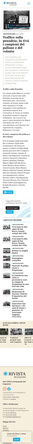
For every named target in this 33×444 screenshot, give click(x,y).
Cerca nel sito (7, 443)
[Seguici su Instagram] (4, 389)
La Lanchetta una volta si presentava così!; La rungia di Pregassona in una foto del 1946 (20, 281)
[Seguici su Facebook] (9, 389)
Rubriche (5, 428)
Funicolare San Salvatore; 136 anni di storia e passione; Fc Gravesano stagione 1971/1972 (19, 310)
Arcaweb (13, 399)
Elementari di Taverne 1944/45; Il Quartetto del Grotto (19, 294)
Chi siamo (6, 430)
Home (5, 426)
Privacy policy (7, 397)
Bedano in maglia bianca (20, 251)
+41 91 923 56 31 (10, 412)
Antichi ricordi (9, 34)
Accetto (16, 439)
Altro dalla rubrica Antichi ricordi (14, 324)
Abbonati (9, 212)
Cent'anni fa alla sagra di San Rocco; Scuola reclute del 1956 (19, 230)
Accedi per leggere (12, 208)
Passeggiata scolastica (17, 259)
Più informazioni (12, 436)
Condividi (8, 192)
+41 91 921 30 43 (10, 415)
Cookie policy (15, 397)
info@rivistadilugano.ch (14, 417)
